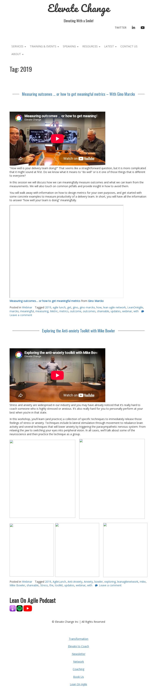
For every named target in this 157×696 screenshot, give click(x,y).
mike (143, 581)
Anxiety (88, 581)
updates (116, 311)
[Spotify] (19, 608)
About (16, 54)
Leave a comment (110, 585)
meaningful (27, 311)
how (99, 307)
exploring (110, 581)
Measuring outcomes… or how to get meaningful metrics (45, 301)
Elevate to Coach (78, 646)
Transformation (78, 639)
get (69, 307)
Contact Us (128, 46)
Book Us (78, 677)
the (51, 585)
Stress (44, 585)
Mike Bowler (17, 585)
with (136, 311)
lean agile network (114, 307)
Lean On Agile (78, 684)
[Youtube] (27, 608)
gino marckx (87, 307)
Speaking (70, 46)
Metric (54, 311)
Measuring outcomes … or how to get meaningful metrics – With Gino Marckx (78, 94)
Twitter (120, 27)
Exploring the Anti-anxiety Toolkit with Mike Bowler (78, 331)
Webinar (27, 307)
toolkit (59, 585)
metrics (64, 311)
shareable (103, 311)
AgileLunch (59, 581)
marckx (14, 311)
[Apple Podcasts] (13, 608)
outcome (75, 311)
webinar (127, 311)
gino (75, 307)
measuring (41, 311)
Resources (90, 46)
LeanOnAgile (135, 307)
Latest (109, 46)
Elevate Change (79, 8)
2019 (48, 307)
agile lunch (59, 307)
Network (78, 661)
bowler (98, 581)
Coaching (78, 669)
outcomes (89, 311)
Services (17, 46)
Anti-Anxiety (75, 581)
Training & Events (43, 46)
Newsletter (78, 654)
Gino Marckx (96, 301)
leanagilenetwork (127, 581)
